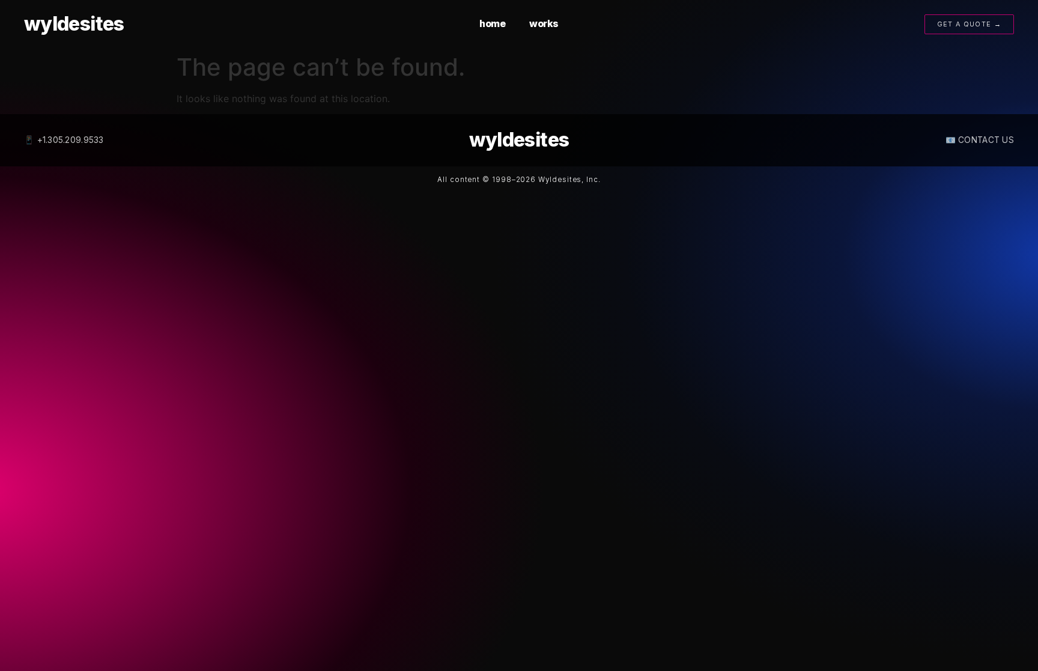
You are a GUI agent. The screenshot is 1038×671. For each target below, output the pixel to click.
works (544, 23)
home (492, 23)
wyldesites (74, 23)
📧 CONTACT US (979, 140)
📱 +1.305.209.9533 (64, 140)
